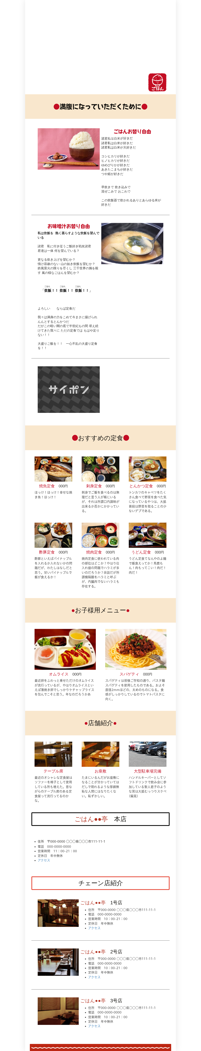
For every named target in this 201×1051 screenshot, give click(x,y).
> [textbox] (157, 89)
